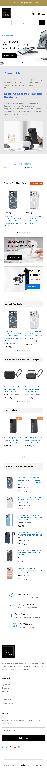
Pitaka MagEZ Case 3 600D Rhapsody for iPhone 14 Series (33, 440)
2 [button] (24, 62)
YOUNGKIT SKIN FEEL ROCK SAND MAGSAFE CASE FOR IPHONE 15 (29, 552)
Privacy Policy (7, 703)
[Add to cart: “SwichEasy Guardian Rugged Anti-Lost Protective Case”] (29, 383)
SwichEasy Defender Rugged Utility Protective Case (12, 389)
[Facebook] (3, 747)
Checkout (5, 688)
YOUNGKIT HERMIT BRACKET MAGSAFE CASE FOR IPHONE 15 (30, 535)
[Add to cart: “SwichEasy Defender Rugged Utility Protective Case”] (7, 383)
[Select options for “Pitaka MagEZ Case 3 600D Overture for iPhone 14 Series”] (7, 434)
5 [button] (27, 232)
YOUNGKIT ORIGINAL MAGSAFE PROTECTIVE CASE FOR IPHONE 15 (30, 570)
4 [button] (24, 232)
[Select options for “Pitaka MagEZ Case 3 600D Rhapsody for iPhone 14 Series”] (29, 434)
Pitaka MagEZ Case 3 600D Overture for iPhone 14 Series (12, 440)
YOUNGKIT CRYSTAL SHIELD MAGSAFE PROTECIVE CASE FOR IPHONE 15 (34, 219)
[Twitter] (7, 747)
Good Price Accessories (19, 466)
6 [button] (29, 232)
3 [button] (22, 232)
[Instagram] (19, 747)
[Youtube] (15, 747)
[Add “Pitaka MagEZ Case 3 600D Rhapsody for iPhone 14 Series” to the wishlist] (40, 434)
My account (6, 685)
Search (42, 22)
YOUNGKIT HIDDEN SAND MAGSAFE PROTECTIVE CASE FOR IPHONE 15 (30, 517)
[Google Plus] (11, 747)
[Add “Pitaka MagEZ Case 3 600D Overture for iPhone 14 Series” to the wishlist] (19, 434)
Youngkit (13, 343)
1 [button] (22, 62)
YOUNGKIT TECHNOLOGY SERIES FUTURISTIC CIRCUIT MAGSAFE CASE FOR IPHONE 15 (12, 220)
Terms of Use (7, 700)
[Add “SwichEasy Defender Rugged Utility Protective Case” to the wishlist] (19, 383)
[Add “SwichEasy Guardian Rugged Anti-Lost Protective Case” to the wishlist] (40, 383)
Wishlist (5, 691)
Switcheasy (14, 394)
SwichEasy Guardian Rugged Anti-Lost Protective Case (33, 389)
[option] (23, 46)
